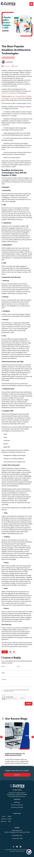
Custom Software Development (8, 57)
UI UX (10, 116)
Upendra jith (9, 62)
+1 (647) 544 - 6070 (17, 838)
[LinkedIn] (17, 846)
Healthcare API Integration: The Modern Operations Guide (15, 754)
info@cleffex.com (17, 835)
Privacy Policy (19, 851)
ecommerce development (9, 93)
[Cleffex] (8, 4)
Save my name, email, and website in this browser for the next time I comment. (16, 690)
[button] (31, 4)
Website (3, 673)
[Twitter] (13, 846)
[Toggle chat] (28, 851)
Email (18, 666)
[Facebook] (20, 846)
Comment (4, 679)
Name (3, 666)
